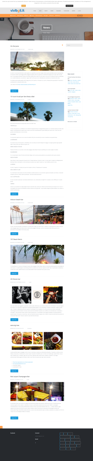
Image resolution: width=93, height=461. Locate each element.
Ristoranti (13, 15)
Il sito (79, 10)
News (40, 10)
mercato (72, 111)
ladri (73, 90)
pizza (72, 442)
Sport (27, 15)
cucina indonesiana (65, 436)
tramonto (63, 448)
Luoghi (46, 15)
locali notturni (76, 82)
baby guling (78, 115)
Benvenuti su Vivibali (72, 121)
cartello (69, 91)
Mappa (73, 10)
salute (79, 98)
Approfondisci (69, 5)
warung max (14, 325)
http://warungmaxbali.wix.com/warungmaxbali (23, 362)
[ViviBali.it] (17, 10)
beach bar (78, 83)
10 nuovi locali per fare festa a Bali (22, 96)
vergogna (73, 91)
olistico (72, 100)
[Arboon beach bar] (37, 222)
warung (73, 448)
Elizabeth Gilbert (74, 101)
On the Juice (14, 46)
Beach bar (31, 49)
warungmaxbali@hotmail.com (19, 363)
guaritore (72, 98)
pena (79, 90)
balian (76, 98)
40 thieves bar (15, 279)
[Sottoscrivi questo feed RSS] (62, 45)
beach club (73, 83)
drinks (69, 83)
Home (34, 10)
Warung (30, 328)
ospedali (62, 442)
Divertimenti (39, 15)
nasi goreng (70, 116)
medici (62, 439)
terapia (69, 100)
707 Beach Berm (16, 239)
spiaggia (62, 445)
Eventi (46, 10)
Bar (30, 282)
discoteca (75, 80)
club (65, 433)
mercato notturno (75, 439)
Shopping (21, 15)
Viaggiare (58, 10)
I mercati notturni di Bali (73, 110)
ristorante (78, 442)
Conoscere (66, 10)
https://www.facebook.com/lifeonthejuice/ (27, 84)
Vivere (51, 10)
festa (71, 82)
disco (71, 80)
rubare (76, 90)
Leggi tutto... (14, 90)
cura (72, 436)
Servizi (52, 15)
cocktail (79, 80)
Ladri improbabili (71, 88)
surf (78, 445)
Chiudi (23, 5)
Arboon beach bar (16, 199)
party (68, 442)
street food (74, 113)
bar (61, 433)
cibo (74, 115)
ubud (68, 448)
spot (67, 445)
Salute (32, 15)
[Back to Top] (1, 427)
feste (69, 82)
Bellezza (58, 15)
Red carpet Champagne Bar (20, 376)
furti (71, 90)
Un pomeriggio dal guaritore (74, 96)
